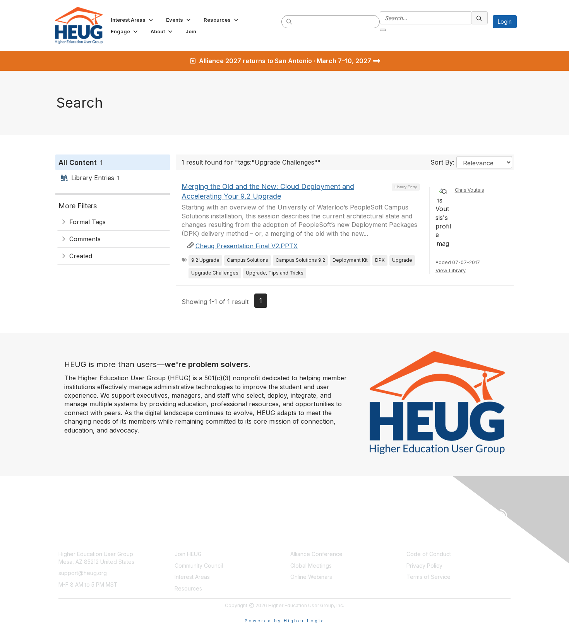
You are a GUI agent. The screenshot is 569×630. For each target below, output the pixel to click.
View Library (450, 270)
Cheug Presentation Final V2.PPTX (246, 246)
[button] (132, 20)
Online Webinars (311, 576)
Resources (188, 588)
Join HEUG (188, 554)
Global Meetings (311, 565)
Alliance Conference (316, 554)
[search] (289, 21)
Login (505, 21)
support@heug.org (82, 573)
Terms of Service (428, 576)
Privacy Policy (424, 565)
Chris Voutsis (469, 190)
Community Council (199, 565)
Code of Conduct (428, 554)
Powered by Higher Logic (285, 620)
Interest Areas (192, 576)
